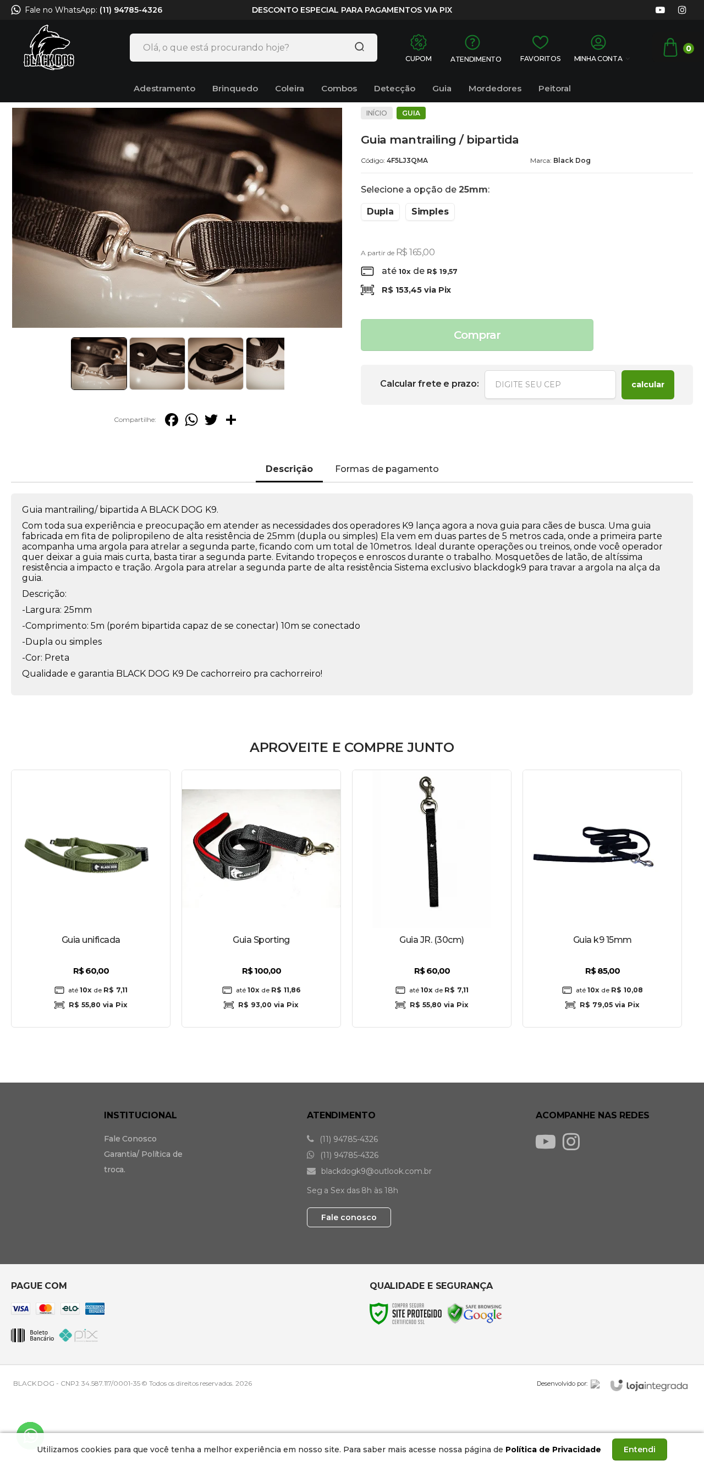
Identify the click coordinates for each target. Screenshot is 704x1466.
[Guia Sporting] (261, 898)
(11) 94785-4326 (131, 10)
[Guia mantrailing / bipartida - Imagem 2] (157, 363)
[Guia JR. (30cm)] (432, 898)
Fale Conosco (130, 1139)
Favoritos (540, 58)
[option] (352, 12)
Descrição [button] (289, 469)
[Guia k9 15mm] (602, 898)
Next (287, 363)
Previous (67, 363)
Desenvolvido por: (562, 1383)
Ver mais (91, 1007)
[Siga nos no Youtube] (660, 10)
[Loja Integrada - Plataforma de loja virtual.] (649, 1385)
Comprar (477, 335)
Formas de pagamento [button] (387, 469)
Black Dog (572, 160)
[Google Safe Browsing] (474, 1313)
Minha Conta (598, 58)
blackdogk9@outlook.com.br (375, 1171)
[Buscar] (355, 47)
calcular (647, 384)
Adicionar (279, 1007)
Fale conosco (349, 1217)
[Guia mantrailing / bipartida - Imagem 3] (216, 363)
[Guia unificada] (91, 898)
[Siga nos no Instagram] (682, 10)
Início (376, 113)
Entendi (640, 1449)
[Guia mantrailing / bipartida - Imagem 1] (99, 363)
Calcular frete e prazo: (429, 383)
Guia (411, 113)
